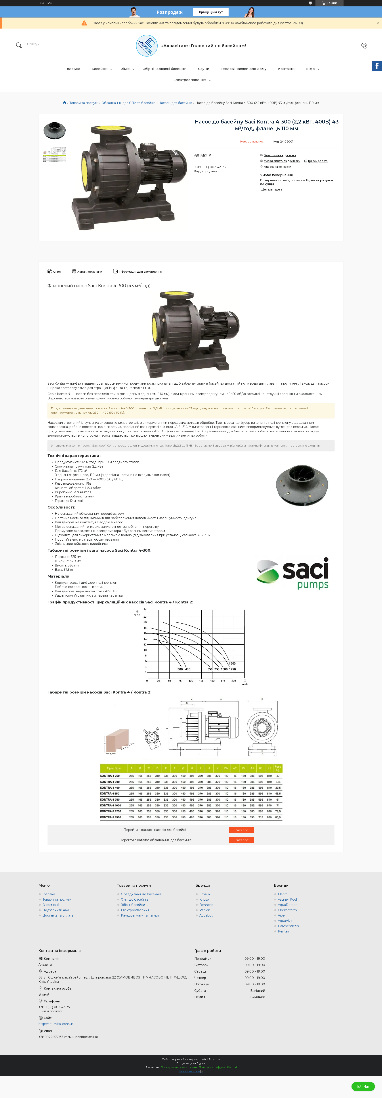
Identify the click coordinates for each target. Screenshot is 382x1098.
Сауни (203, 69)
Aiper (282, 915)
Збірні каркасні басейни (165, 69)
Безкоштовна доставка (280, 155)
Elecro (283, 894)
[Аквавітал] (147, 46)
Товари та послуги (83, 103)
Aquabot (206, 915)
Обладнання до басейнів (141, 894)
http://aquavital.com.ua (56, 1024)
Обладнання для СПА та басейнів (128, 103)
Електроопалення (190, 80)
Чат (366, 1086)
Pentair (283, 931)
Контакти (286, 69)
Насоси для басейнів (175, 103)
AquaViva (285, 921)
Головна (72, 69)
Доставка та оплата (57, 915)
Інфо (310, 69)
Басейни (100, 69)
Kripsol (204, 900)
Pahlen (204, 910)
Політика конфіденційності (218, 1067)
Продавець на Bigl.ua (191, 1063)
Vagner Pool (287, 900)
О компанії (50, 905)
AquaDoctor (287, 905)
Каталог (241, 830)
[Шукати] (19, 46)
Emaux (204, 894)
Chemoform (287, 910)
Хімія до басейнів (134, 900)
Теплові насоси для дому (244, 69)
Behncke (206, 905)
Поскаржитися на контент (179, 1067)
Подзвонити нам (55, 910)
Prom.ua (214, 1059)
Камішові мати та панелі (140, 915)
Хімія (125, 69)
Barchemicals (288, 926)
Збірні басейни (133, 905)
